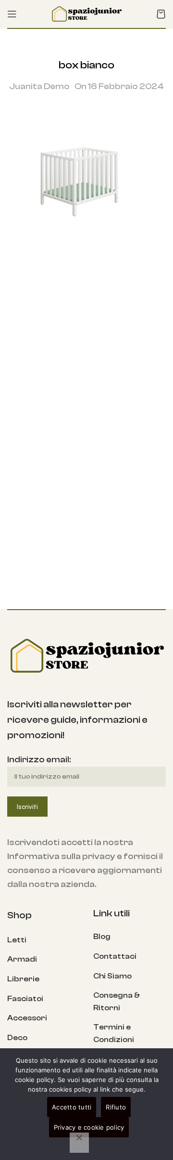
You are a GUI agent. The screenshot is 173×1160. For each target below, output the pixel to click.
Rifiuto (116, 1107)
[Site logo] (86, 13)
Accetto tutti (71, 1107)
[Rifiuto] (79, 1143)
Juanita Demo (39, 86)
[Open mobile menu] (12, 14)
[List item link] (43, 940)
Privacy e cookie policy (89, 1127)
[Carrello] (161, 14)
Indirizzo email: (39, 760)
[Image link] (86, 655)
